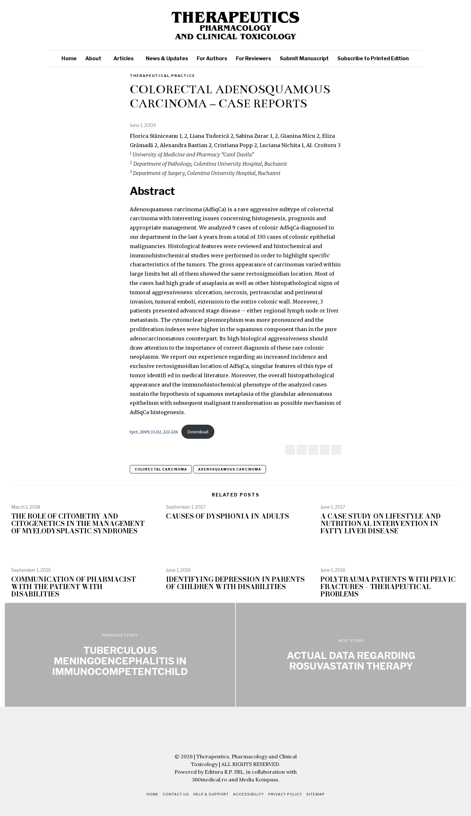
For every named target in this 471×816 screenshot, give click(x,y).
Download (197, 431)
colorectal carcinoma (161, 469)
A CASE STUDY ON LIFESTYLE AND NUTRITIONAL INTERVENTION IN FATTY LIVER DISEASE (380, 523)
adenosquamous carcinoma (229, 469)
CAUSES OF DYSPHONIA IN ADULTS (227, 516)
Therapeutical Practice (162, 75)
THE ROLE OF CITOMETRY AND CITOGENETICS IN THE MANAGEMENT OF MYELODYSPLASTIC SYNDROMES (78, 523)
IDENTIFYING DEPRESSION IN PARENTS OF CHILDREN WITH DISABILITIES (235, 583)
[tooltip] (373, 25)
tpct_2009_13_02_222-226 (154, 431)
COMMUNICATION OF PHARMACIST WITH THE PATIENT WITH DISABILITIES (73, 587)
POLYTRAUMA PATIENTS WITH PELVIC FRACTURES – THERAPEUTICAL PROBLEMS (388, 587)
